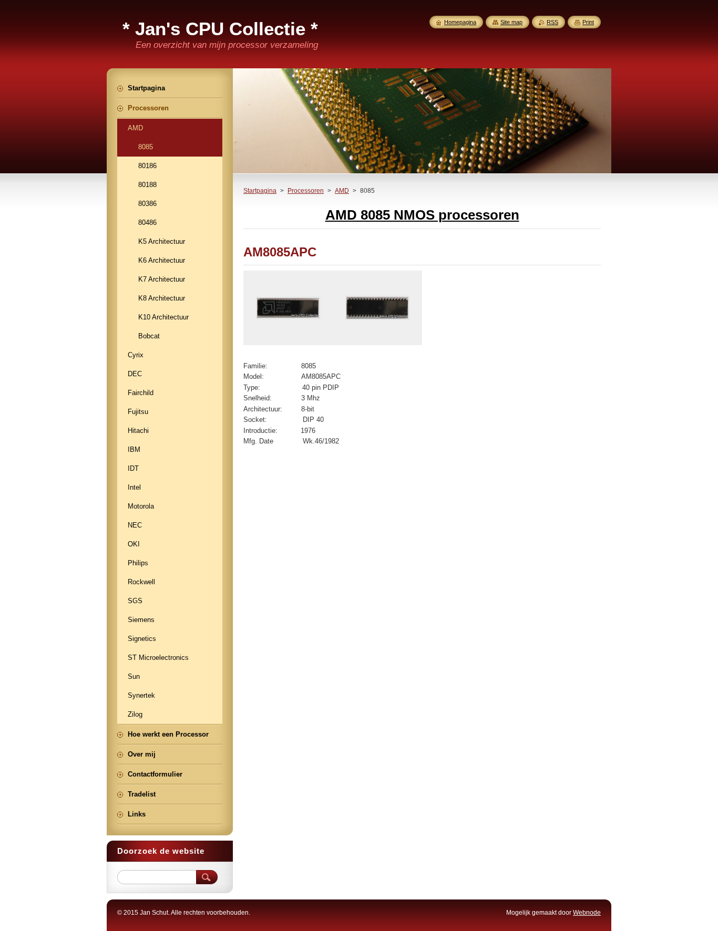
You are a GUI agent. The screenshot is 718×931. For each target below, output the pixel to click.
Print (588, 22)
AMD (342, 191)
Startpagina (259, 191)
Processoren (306, 191)
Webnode (587, 912)
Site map (511, 22)
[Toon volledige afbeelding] (288, 308)
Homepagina (460, 22)
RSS (552, 22)
